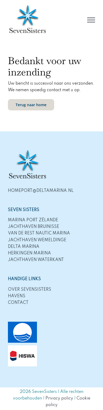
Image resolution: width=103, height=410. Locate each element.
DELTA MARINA (23, 247)
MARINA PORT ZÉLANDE (33, 220)
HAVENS (16, 296)
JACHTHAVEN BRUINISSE (33, 227)
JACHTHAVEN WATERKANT (36, 260)
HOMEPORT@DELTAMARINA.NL (41, 191)
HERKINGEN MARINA (29, 253)
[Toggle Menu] (91, 20)
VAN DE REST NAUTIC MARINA (39, 233)
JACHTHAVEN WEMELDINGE (37, 240)
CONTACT (18, 303)
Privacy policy (59, 398)
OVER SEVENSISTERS (29, 290)
